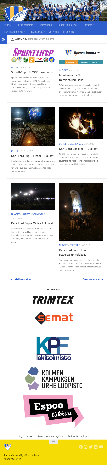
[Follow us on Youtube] (101, 447)
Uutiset (15, 67)
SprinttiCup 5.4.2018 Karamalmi (32, 72)
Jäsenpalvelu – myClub (50, 436)
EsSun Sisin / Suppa (78, 436)
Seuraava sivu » (93, 279)
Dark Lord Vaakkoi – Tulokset (78, 149)
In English (68, 31)
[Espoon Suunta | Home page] (16, 17)
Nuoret (15, 214)
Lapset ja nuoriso (67, 24)
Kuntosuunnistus (13, 31)
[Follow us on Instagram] (86, 447)
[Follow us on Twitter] (91, 447)
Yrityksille (54, 31)
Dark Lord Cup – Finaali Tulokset (32, 156)
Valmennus (45, 24)
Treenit (74, 245)
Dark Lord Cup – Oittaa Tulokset (32, 223)
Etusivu (8, 24)
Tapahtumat (36, 31)
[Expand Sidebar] (3, 39)
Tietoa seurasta (24, 24)
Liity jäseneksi (95, 6)
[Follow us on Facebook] (81, 447)
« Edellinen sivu (21, 279)
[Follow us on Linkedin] (96, 447)
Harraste (87, 24)
